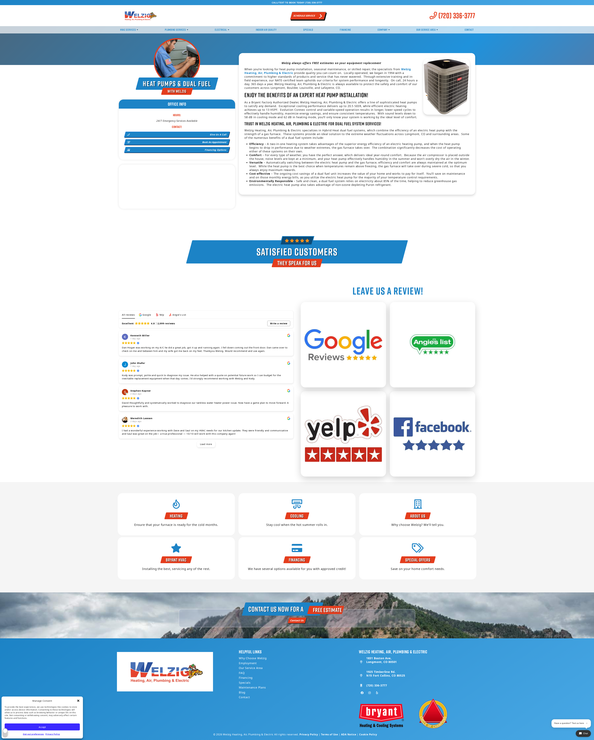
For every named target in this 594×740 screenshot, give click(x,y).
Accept (42, 727)
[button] (78, 700)
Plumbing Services (175, 29)
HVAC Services (128, 29)
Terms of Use (329, 734)
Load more (206, 444)
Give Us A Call (218, 134)
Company (382, 29)
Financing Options (215, 149)
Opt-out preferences (33, 734)
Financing (345, 29)
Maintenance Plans (252, 687)
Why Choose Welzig (253, 658)
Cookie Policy (368, 734)
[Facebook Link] (362, 693)
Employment (248, 663)
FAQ (242, 673)
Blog (242, 692)
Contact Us (297, 620)
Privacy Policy (52, 734)
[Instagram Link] (369, 693)
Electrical (221, 29)
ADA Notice (348, 734)
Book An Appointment (214, 142)
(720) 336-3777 (456, 15)
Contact (469, 29)
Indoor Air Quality (266, 29)
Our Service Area (426, 29)
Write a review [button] (278, 323)
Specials (308, 29)
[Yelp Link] (377, 693)
